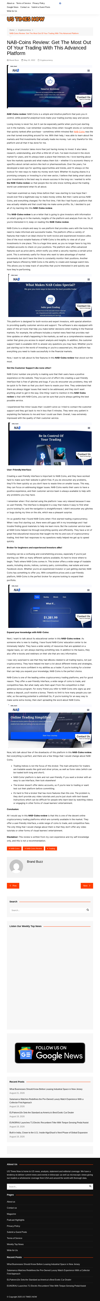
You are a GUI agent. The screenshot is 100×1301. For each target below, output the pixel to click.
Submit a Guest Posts (40, 7)
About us (10, 3)
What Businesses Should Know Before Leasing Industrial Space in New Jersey (46, 1089)
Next (85, 886)
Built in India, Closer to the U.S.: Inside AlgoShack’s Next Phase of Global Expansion (49, 1133)
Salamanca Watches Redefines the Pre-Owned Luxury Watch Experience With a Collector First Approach (46, 1101)
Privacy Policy (39, 3)
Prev (15, 886)
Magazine (11, 1214)
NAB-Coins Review (34, 848)
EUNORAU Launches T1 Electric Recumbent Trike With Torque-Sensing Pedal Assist (49, 1122)
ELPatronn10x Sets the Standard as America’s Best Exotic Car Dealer (42, 1112)
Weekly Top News (15, 1244)
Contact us (25, 7)
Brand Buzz (14, 60)
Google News (12, 7)
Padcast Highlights (15, 1220)
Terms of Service (23, 3)
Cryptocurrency (46, 60)
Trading (52, 848)
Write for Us (12, 11)
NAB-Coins (79, 131)
